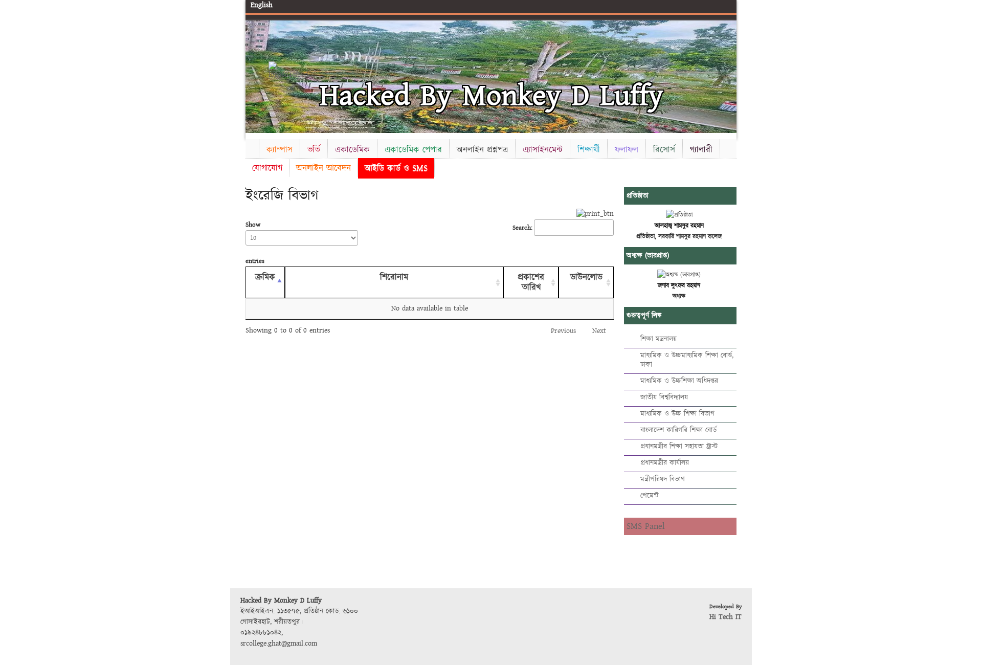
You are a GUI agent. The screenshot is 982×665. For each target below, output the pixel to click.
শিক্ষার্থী (588, 149)
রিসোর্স (664, 149)
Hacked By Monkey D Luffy (491, 96)
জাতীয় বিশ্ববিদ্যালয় (664, 397)
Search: (522, 227)
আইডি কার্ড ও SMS (396, 168)
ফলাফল (626, 149)
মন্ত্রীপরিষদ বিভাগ (662, 479)
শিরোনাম (394, 277)
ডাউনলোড (586, 277)
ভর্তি (313, 149)
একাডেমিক (352, 149)
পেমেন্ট (649, 496)
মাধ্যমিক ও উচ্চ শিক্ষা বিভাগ (677, 414)
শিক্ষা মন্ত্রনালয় (658, 339)
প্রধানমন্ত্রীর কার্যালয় (664, 463)
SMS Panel (646, 526)
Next (726, 75)
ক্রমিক (265, 277)
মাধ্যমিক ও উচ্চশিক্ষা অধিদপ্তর (679, 381)
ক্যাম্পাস (279, 149)
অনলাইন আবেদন (323, 168)
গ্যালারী (701, 149)
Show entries (255, 242)
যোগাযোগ (267, 168)
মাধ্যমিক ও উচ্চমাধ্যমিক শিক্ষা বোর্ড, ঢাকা (686, 360)
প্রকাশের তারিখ (531, 282)
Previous (255, 75)
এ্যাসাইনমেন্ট (543, 149)
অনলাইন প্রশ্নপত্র (482, 149)
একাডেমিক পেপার (413, 149)
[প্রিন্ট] (595, 214)
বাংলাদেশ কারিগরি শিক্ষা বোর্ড (678, 430)
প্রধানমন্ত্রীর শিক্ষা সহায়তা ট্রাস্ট (679, 446)
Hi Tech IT (725, 617)
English (262, 5)
